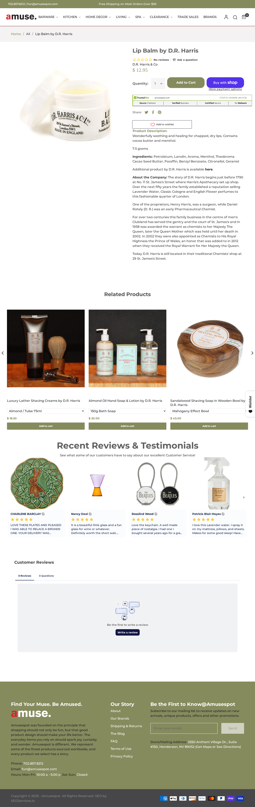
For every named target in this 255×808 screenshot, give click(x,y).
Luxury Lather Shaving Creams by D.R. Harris (43, 401)
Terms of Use (121, 749)
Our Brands (120, 718)
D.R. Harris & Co (145, 64)
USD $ (235, 4)
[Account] (226, 17)
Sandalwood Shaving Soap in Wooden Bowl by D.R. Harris (207, 403)
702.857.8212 (33, 763)
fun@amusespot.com (42, 4)
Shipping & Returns (126, 726)
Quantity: (140, 83)
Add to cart (46, 426)
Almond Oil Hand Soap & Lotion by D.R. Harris (125, 401)
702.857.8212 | (17, 4)
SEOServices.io (23, 801)
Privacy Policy (122, 756)
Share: (137, 112)
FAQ (114, 741)
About (116, 711)
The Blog (118, 734)
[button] (235, 17)
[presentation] (3, 353)
